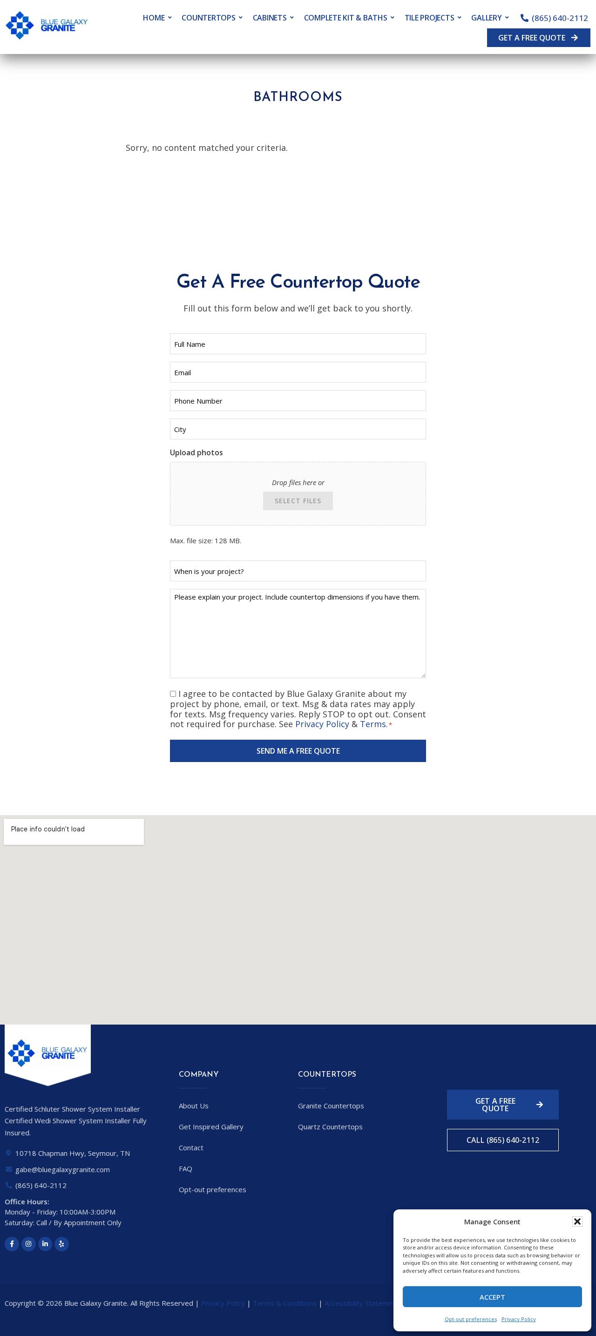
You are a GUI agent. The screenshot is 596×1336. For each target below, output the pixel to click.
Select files (298, 500)
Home (153, 18)
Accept (492, 1297)
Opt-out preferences (471, 1319)
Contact (191, 1147)
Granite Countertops (331, 1105)
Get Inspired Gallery (211, 1126)
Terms (373, 723)
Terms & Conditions (285, 1303)
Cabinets (270, 18)
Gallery (486, 18)
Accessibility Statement (362, 1303)
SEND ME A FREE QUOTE (298, 751)
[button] (577, 1221)
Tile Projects (429, 18)
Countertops (208, 18)
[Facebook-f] (12, 1244)
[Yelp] (61, 1244)
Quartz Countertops (330, 1126)
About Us (194, 1105)
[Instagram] (28, 1244)
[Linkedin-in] (45, 1244)
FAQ (185, 1168)
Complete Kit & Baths (345, 18)
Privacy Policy (518, 1319)
